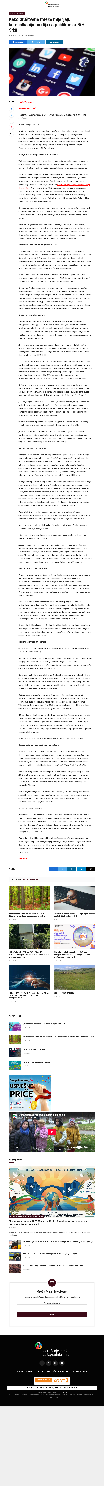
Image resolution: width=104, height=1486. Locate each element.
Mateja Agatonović (27, 108)
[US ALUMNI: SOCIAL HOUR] (15, 1052)
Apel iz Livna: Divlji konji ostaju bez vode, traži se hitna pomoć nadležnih (53, 1266)
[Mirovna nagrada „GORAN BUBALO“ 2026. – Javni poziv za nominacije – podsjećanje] (15, 1244)
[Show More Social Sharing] (66, 42)
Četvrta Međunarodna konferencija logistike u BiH (44, 1024)
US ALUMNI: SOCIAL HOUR (34, 1050)
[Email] (11, 133)
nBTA (65, 1392)
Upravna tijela (79, 1371)
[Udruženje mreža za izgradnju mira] (52, 4)
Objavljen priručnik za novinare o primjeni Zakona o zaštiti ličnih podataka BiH (74, 915)
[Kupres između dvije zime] (74, 977)
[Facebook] (11, 108)
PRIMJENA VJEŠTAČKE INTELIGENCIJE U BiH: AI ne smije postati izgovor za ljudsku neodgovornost (29, 995)
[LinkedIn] (11, 121)
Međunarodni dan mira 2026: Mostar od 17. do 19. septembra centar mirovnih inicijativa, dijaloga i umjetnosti (48, 1222)
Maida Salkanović (26, 102)
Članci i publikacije (17, 13)
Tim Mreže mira (24, 1371)
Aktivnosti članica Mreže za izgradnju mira (26, 1216)
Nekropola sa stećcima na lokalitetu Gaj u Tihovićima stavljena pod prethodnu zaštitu (27, 915)
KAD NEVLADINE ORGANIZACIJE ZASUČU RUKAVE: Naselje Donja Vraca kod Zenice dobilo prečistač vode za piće (29, 954)
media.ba (22, 858)
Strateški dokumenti (58, 1371)
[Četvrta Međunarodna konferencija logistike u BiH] (15, 1026)
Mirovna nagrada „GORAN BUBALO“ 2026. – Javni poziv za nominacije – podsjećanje (58, 1242)
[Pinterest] (11, 127)
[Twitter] (11, 114)
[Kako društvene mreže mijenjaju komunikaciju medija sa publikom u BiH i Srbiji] (52, 72)
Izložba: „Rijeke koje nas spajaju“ (36, 1062)
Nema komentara (27, 36)
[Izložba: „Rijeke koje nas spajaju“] (15, 1065)
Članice (40, 1371)
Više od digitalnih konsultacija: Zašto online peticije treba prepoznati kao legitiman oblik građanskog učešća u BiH (72, 954)
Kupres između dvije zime (64, 993)
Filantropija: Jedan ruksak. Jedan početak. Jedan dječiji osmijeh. (50, 1254)
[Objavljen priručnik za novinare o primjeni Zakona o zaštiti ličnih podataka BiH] (74, 898)
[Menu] (10, 4)
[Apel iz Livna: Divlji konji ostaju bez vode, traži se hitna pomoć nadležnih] (15, 1268)
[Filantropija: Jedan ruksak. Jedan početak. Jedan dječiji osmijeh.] (15, 1256)
